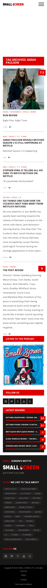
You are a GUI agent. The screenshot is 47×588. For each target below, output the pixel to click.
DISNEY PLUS (10, 498)
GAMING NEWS (21, 503)
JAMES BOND (10, 507)
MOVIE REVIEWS (15, 112)
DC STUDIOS (25, 493)
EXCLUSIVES (23, 498)
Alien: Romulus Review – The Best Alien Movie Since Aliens (23, 439)
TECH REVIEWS (23, 530)
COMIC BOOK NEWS (28, 489)
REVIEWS (33, 112)
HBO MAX (35, 503)
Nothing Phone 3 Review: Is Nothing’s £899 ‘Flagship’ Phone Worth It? (23, 424)
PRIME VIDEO (10, 521)
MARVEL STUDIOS (26, 507)
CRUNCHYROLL (10, 493)
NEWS (5, 137)
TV (17, 137)
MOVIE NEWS (10, 512)
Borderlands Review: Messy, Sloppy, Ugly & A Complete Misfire (23, 446)
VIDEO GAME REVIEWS (13, 539)
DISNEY (38, 493)
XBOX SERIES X (31, 539)
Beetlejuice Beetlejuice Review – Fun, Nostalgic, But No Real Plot (23, 432)
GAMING (8, 503)
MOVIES (5, 112)
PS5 (20, 521)
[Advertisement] (23, 32)
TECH (31, 526)
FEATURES (6, 197)
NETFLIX (25, 112)
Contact (23, 579)
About (23, 575)
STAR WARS (20, 526)
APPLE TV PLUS (10, 489)
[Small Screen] (13, 4)
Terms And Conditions (23, 584)
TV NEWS (24, 137)
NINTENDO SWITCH (31, 516)
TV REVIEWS (27, 535)
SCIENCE (8, 526)
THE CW (36, 530)
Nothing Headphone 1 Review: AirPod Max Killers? (23, 417)
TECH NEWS (9, 530)
